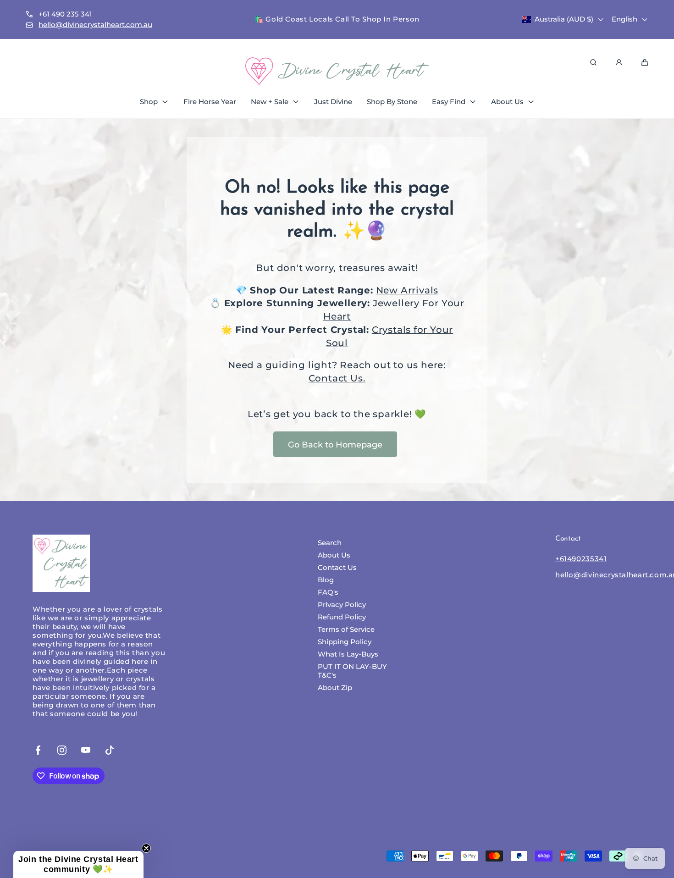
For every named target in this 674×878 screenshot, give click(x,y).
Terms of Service (346, 629)
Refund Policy (342, 617)
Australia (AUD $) (564, 19)
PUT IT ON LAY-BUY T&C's (352, 670)
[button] (78, 864)
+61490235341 (581, 558)
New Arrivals (407, 290)
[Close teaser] (146, 848)
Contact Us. (337, 378)
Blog (326, 579)
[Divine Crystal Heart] (337, 71)
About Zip (335, 687)
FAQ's (328, 592)
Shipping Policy (344, 641)
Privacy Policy (342, 604)
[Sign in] (619, 62)
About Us (334, 555)
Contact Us (337, 567)
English (624, 19)
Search (330, 542)
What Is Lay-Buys (348, 654)
